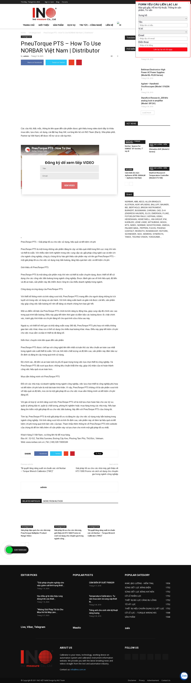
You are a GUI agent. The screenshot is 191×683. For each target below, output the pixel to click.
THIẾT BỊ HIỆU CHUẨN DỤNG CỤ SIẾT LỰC (144, 608)
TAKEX (128, 237)
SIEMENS (147, 234)
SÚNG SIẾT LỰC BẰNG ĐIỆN (138, 587)
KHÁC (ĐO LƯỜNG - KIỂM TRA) (158, 145)
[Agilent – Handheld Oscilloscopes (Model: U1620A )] (132, 87)
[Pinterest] (143, 657)
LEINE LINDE (141, 222)
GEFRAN (151, 216)
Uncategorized (35, 32)
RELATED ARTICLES (31, 501)
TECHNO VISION (140, 237)
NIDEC (133, 225)
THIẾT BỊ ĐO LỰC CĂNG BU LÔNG (140, 600)
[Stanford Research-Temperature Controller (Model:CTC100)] (159, 163)
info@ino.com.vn (78, 669)
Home (23, 32)
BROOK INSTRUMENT (151, 207)
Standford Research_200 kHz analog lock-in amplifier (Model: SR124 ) (154, 101)
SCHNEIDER (130, 234)
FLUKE (165, 213)
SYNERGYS (158, 234)
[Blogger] (127, 657)
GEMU (159, 216)
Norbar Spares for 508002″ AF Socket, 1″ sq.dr (134, 148)
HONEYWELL (144, 219)
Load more (146, 112)
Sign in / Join (49, 2)
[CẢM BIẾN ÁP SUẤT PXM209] (80, 586)
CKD (159, 210)
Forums (65, 2)
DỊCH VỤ (71, 25)
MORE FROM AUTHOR (53, 501)
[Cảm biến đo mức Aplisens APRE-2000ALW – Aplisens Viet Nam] (135, 163)
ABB (136, 201)
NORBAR (129, 201)
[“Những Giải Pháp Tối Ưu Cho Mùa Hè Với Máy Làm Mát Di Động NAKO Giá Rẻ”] (28, 613)
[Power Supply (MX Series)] (132, 60)
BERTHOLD (134, 207)
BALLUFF (155, 204)
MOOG (163, 222)
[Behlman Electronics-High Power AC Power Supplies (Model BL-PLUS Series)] (132, 73)
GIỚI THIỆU (43, 25)
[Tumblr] (150, 657)
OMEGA (165, 225)
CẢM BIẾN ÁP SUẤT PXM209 (101, 583)
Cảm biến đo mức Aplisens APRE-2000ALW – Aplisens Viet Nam (135, 175)
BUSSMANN (140, 210)
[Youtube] (165, 657)
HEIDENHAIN (131, 219)
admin (26, 56)
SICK (139, 234)
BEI (126, 207)
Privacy (142, 680)
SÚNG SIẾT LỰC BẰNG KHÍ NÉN (139, 591)
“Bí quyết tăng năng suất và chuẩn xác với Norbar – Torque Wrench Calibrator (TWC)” (43, 469)
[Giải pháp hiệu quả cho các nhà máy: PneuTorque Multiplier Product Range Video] (36, 517)
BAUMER (164, 204)
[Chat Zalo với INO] (184, 676)
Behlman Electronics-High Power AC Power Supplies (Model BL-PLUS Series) (153, 72)
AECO (141, 201)
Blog (57, 2)
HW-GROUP (156, 219)
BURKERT (129, 210)
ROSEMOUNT (152, 231)
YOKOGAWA (154, 237)
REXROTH (140, 231)
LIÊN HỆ (109, 25)
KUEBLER (129, 222)
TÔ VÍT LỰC (130, 604)
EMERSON (156, 213)
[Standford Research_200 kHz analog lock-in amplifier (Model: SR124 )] (132, 101)
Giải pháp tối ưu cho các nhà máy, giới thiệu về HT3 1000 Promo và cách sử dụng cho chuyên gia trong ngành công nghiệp (97, 471)
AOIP (137, 204)
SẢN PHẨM (58, 25)
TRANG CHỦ (29, 25)
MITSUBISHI (153, 222)
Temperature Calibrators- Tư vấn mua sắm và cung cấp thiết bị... (103, 599)
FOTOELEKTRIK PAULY (135, 216)
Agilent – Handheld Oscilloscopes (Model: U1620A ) (155, 86)
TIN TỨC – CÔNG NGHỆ (90, 25)
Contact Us (165, 680)
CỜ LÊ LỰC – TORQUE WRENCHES (133, 142)
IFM (165, 219)
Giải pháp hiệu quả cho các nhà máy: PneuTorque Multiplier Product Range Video (36, 533)
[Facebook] (135, 657)
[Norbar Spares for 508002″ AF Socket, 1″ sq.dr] (135, 136)
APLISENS (129, 169)
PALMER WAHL (132, 228)
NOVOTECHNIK (154, 225)
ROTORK (163, 231)
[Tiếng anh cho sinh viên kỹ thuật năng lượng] (80, 614)
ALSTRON (129, 204)
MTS (127, 225)
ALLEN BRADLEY (153, 201)
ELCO (147, 213)
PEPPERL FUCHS (148, 228)
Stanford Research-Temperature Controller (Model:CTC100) (159, 175)
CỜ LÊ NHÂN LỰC (133, 596)
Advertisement (153, 680)
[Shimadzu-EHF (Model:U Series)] (159, 138)
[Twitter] (158, 657)
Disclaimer (132, 680)
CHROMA (151, 210)
